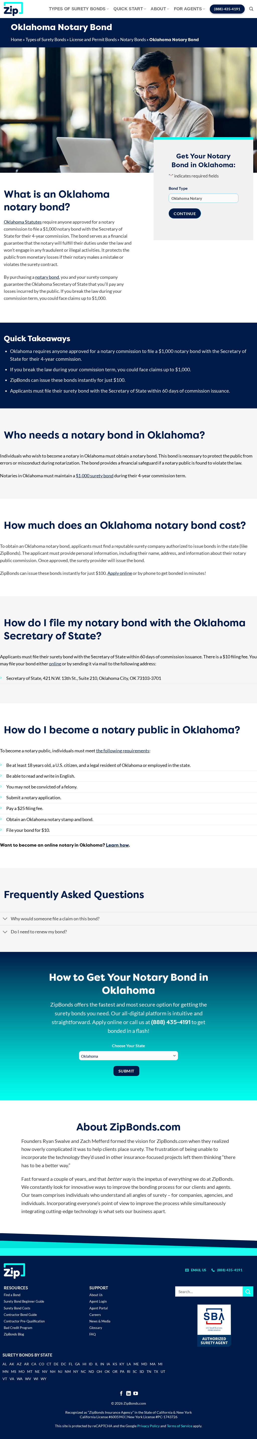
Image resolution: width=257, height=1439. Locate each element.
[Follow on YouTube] (135, 1393)
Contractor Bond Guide (20, 1315)
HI (84, 1364)
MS (13, 1371)
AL (5, 1364)
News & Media (99, 1321)
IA (108, 1364)
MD (144, 1364)
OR (114, 1371)
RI (128, 1371)
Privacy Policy (148, 1426)
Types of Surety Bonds (77, 9)
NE (37, 1371)
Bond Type (178, 188)
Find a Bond (12, 1295)
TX (156, 1371)
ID (91, 1364)
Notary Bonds (133, 39)
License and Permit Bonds (93, 39)
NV (44, 1371)
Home (16, 39)
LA (129, 1364)
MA (153, 1364)
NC (83, 1371)
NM (68, 1371)
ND (91, 1371)
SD (142, 1371)
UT (163, 1371)
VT (5, 1379)
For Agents (188, 9)
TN (149, 1371)
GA (77, 1364)
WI (36, 1379)
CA (33, 1364)
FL (71, 1364)
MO (22, 1371)
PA (122, 1371)
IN (102, 1364)
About (158, 9)
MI (160, 1364)
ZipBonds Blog (14, 1334)
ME (136, 1364)
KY (121, 1364)
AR (26, 1364)
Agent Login (98, 1301)
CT (49, 1364)
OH (99, 1371)
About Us (96, 1295)
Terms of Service (179, 1426)
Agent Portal (98, 1308)
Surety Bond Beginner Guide (24, 1301)
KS (115, 1364)
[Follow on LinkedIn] (128, 1393)
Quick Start (128, 9)
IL (96, 1364)
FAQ (92, 1334)
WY (43, 1379)
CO (41, 1364)
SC (135, 1371)
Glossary (95, 1328)
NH (52, 1371)
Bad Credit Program (18, 1328)
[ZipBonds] (13, 9)
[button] (251, 9)
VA (12, 1379)
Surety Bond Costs (17, 1308)
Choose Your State (128, 1045)
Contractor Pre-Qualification (24, 1321)
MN (6, 1371)
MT (29, 1371)
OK (107, 1371)
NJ (60, 1371)
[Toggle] (5, 919)
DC (63, 1364)
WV (28, 1379)
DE (56, 1364)
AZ (19, 1364)
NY (75, 1371)
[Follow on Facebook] (121, 1393)
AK (11, 1364)
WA (20, 1379)
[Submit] (248, 1291)
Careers (95, 1315)
